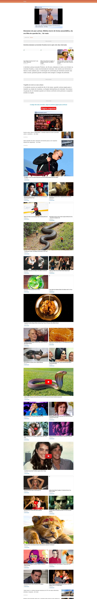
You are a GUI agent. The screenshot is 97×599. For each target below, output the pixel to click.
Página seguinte (48, 108)
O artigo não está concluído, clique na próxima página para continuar (48, 104)
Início (25, 1)
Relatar (31, 37)
